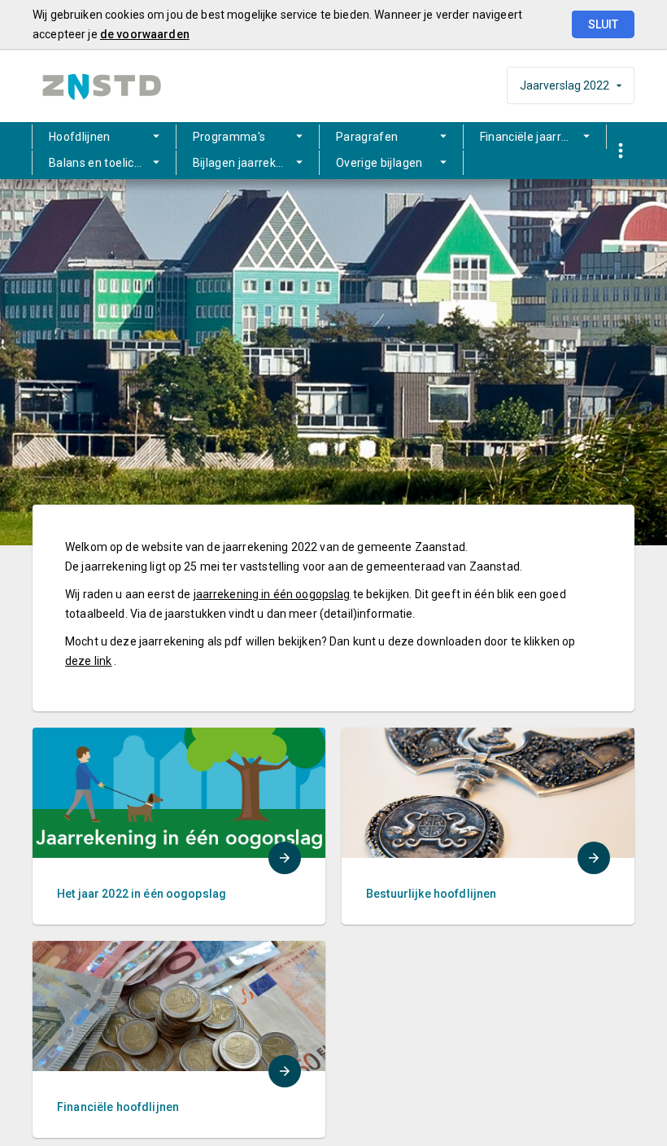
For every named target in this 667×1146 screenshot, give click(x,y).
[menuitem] (104, 137)
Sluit (603, 24)
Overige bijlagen (379, 162)
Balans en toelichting (105, 162)
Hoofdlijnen (80, 136)
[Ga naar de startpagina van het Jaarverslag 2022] (102, 86)
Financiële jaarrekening (542, 136)
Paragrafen (367, 136)
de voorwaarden (145, 34)
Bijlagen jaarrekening (249, 162)
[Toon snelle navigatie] (620, 151)
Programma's (229, 136)
